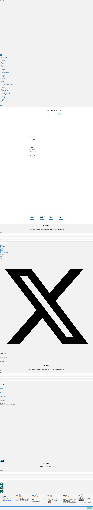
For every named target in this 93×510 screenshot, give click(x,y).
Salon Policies (1, 388)
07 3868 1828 (1, 248)
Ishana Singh (35, 494)
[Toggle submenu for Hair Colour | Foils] (6, 57)
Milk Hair (4, 497)
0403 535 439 (1, 250)
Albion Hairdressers (2, 392)
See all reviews (5, 500)
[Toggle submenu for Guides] (2, 100)
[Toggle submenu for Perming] (3, 76)
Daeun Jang (82, 494)
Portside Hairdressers (2, 400)
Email (0, 236)
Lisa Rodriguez (20, 494)
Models (1, 258)
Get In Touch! (2, 246)
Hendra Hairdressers (2, 401)
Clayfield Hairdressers (2, 396)
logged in (33, 151)
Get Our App (2, 403)
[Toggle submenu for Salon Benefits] (5, 94)
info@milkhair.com (2, 254)
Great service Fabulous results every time (51, 498)
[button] (1, 244)
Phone (0, 239)
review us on (9, 500)
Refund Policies (2, 387)
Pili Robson (51, 494)
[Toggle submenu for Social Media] (4, 97)
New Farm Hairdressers (2, 397)
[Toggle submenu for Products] (3, 81)
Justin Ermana (67, 494)
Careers (1, 256)
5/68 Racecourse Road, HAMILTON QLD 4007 (5, 252)
